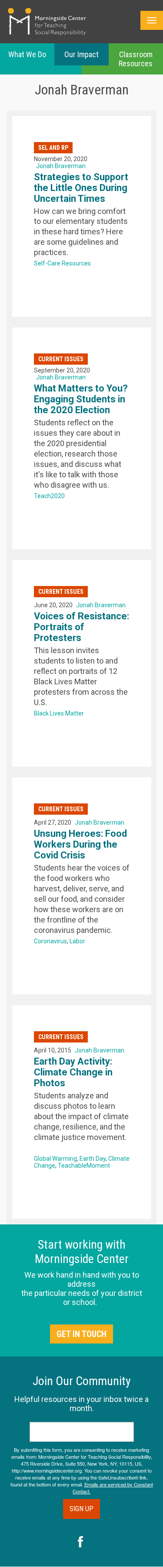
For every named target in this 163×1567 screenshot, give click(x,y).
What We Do (27, 54)
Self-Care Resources (62, 263)
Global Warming (55, 1158)
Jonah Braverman (61, 165)
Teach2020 (49, 495)
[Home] (47, 22)
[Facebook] (80, 1542)
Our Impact (81, 54)
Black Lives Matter (59, 713)
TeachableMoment (84, 1165)
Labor (77, 941)
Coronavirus (50, 941)
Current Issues (60, 359)
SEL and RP (53, 147)
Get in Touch (81, 1334)
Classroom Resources (136, 59)
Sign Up (81, 1509)
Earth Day (93, 1158)
